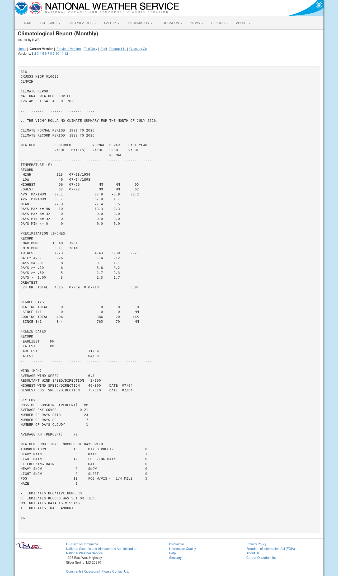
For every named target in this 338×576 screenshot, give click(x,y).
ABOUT (242, 22)
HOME (27, 22)
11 (62, 53)
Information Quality (182, 548)
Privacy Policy (256, 544)
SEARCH (218, 22)
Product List (117, 48)
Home (22, 48)
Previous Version (69, 48)
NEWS (195, 22)
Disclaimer (176, 544)
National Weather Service (84, 553)
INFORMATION (139, 22)
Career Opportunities (261, 557)
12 (66, 53)
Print (103, 48)
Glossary (175, 557)
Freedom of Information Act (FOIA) (270, 548)
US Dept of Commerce (82, 544)
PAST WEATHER (80, 22)
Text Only (90, 48)
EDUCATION (170, 22)
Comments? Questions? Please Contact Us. (97, 571)
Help (172, 553)
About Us (253, 553)
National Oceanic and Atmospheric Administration (101, 548)
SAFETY (110, 22)
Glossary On (138, 48)
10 (57, 53)
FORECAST (49, 22)
